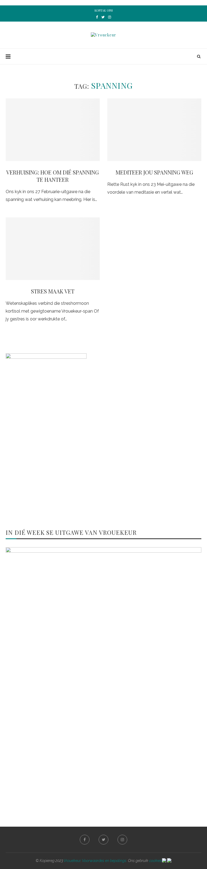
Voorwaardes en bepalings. (104, 860)
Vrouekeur (72, 860)
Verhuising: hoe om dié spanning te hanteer (52, 176)
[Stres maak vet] (53, 248)
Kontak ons (104, 10)
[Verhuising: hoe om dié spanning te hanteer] (53, 129)
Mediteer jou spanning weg (154, 172)
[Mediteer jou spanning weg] (154, 129)
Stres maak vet (52, 291)
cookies (155, 860)
